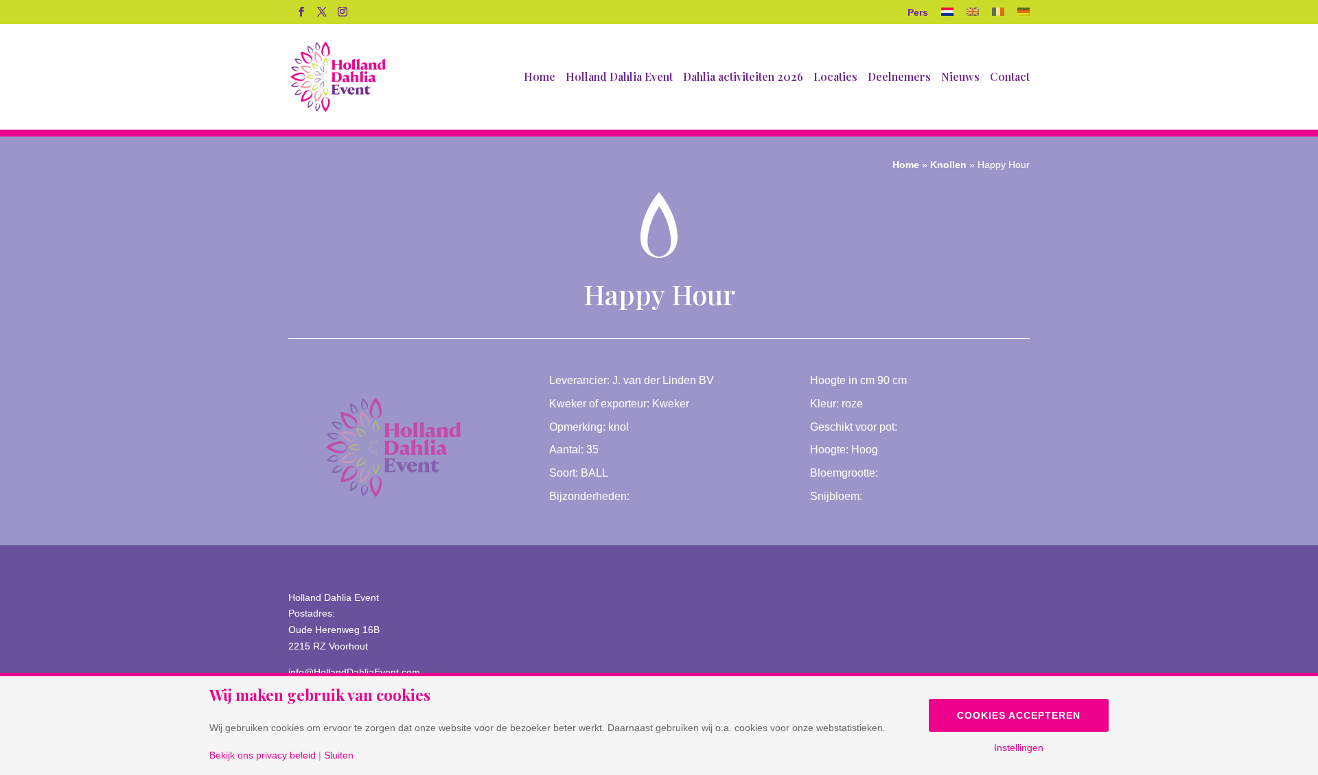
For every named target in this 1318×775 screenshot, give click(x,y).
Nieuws (960, 78)
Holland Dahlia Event (619, 78)
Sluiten (339, 755)
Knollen (948, 164)
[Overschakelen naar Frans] (998, 16)
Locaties (835, 78)
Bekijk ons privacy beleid (262, 755)
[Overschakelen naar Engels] (973, 16)
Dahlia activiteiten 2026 (743, 78)
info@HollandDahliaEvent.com (354, 672)
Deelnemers (899, 78)
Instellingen (1018, 747)
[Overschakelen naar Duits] (1023, 16)
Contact (1010, 78)
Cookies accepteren (1018, 715)
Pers (917, 13)
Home (539, 78)
